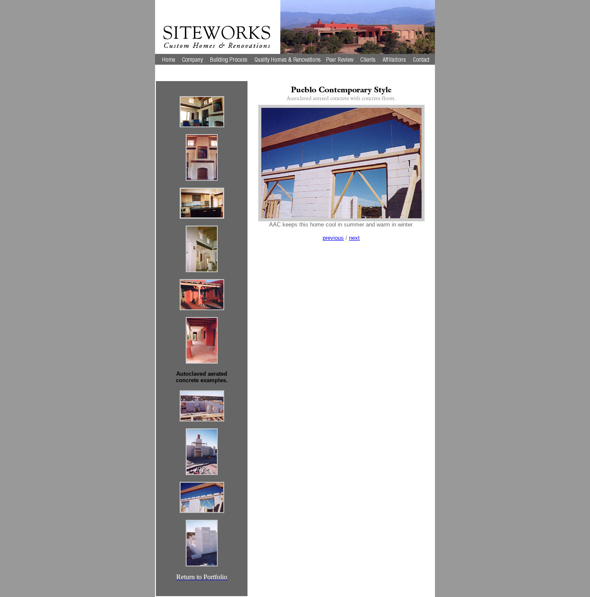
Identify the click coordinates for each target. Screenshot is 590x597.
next (354, 238)
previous (333, 238)
